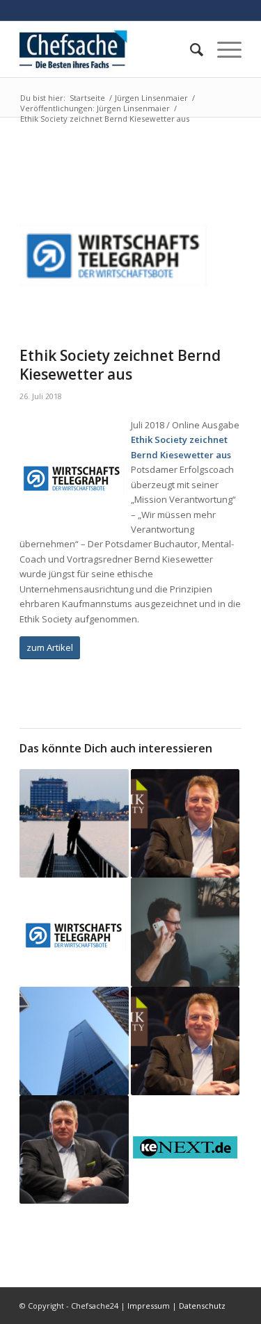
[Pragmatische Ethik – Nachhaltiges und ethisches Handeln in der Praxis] (185, 1147)
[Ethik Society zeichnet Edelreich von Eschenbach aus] (185, 823)
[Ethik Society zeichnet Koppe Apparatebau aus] (73, 1149)
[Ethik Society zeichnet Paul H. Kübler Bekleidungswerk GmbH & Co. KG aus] (185, 1041)
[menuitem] (189, 49)
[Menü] (222, 49)
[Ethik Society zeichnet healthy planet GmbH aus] (73, 930)
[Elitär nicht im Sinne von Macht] (73, 1041)
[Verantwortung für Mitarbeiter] (73, 823)
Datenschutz (202, 1305)
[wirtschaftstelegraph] (113, 245)
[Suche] (189, 49)
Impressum (148, 1305)
